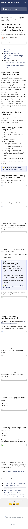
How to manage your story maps (13, 482)
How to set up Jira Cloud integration (13, 55)
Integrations (13, 17)
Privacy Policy (9, 522)
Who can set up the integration (12, 53)
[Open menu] (25, 2)
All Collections (4, 17)
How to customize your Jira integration (14, 483)
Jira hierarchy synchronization (12, 485)
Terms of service (18, 522)
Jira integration (21, 17)
